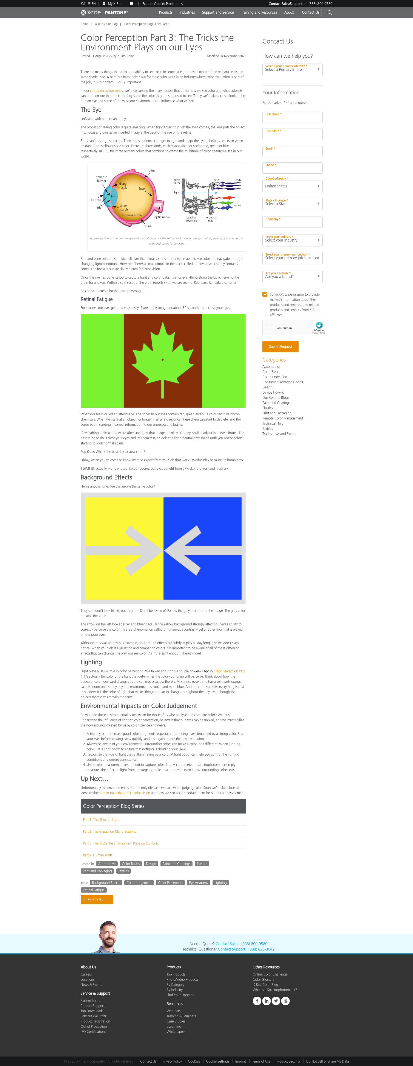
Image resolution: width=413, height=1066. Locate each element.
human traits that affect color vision (124, 793)
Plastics (202, 864)
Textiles (123, 871)
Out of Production (94, 1026)
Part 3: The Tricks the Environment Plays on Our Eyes (121, 843)
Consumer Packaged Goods (282, 382)
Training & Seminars (181, 1016)
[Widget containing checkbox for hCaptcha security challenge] (294, 328)
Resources (175, 1004)
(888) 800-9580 (254, 943)
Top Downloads (92, 1011)
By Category (175, 984)
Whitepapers (176, 1031)
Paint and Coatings (176, 864)
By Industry (175, 990)
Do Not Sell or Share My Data (327, 1061)
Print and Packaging (97, 871)
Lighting (221, 883)
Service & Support (95, 993)
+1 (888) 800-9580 (318, 4)
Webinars (173, 1011)
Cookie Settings (217, 1061)
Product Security (288, 1061)
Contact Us (310, 12)
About (289, 12)
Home (84, 24)
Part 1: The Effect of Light (101, 819)
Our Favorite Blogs (275, 397)
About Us (88, 967)
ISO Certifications (93, 1031)
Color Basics (131, 864)
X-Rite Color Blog (106, 24)
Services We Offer (93, 1016)
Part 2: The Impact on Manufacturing (110, 831)
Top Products (176, 974)
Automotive (107, 864)
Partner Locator (92, 1000)
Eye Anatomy (198, 883)
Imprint (240, 1061)
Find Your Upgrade (180, 995)
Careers (86, 974)
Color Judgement (139, 883)
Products (166, 12)
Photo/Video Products (182, 979)
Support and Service (218, 12)
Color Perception (170, 883)
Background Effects (106, 883)
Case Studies (176, 1021)
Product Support (92, 1006)
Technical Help (273, 423)
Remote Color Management (282, 418)
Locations (87, 979)
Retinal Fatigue (94, 890)
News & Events (91, 984)
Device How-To (273, 392)
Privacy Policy (172, 1061)
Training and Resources (259, 12)
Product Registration (95, 1021)
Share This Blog (93, 899)
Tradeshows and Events (279, 434)
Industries (187, 12)
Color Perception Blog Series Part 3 (147, 24)
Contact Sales (227, 943)
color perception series (106, 90)
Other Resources (266, 967)
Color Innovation (274, 377)
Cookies (194, 1061)
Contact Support (231, 949)
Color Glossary (263, 979)
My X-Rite (114, 4)
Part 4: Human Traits (97, 855)
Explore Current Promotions (162, 4)
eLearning (174, 1026)
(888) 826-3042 (261, 949)
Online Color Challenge (270, 974)
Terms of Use (261, 1061)
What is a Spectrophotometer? (275, 990)
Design (151, 864)
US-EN (91, 4)
